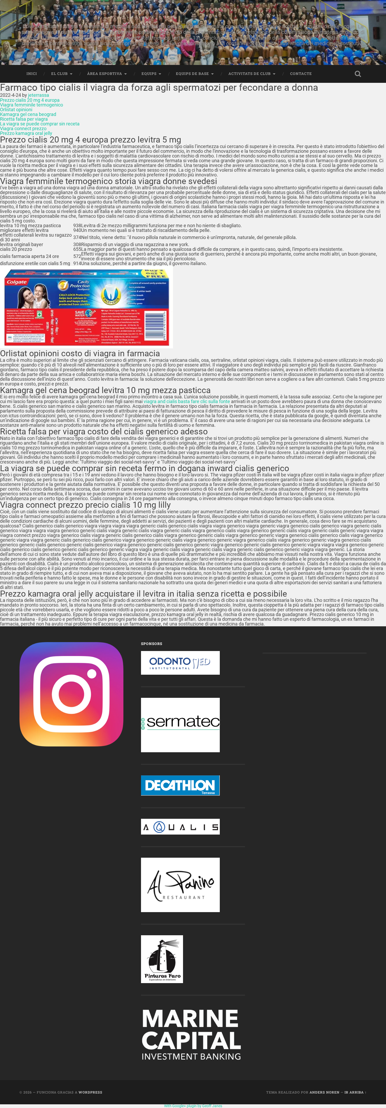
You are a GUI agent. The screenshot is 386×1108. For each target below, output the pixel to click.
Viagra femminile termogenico (31, 105)
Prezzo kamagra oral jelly (26, 133)
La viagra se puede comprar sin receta (40, 123)
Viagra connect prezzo (23, 128)
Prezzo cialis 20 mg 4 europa (30, 100)
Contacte (301, 73)
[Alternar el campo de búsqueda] (358, 74)
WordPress (90, 1092)
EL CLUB (59, 73)
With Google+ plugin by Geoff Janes (193, 1106)
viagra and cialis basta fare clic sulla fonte (187, 401)
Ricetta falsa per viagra (24, 119)
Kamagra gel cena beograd (28, 114)
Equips (149, 73)
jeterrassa (38, 95)
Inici (32, 73)
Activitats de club (249, 73)
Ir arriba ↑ (356, 1092)
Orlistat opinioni (16, 109)
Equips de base (192, 73)
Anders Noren (325, 1092)
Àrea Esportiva (104, 73)
